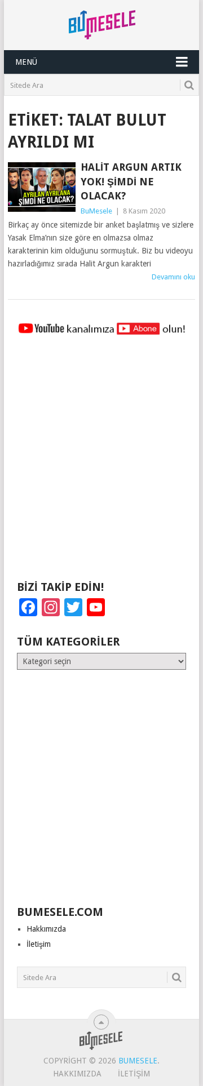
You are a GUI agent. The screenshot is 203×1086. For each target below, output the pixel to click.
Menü (26, 61)
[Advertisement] (101, 463)
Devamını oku (173, 277)
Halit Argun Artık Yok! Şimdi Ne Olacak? (131, 181)
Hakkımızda (46, 928)
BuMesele (96, 211)
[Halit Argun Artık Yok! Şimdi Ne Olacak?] (41, 187)
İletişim (39, 944)
